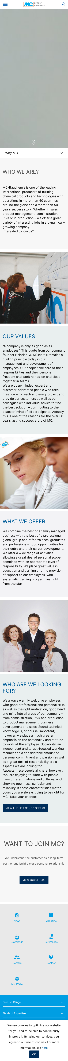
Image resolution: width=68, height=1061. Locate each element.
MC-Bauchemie (34, 4)
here (45, 1047)
